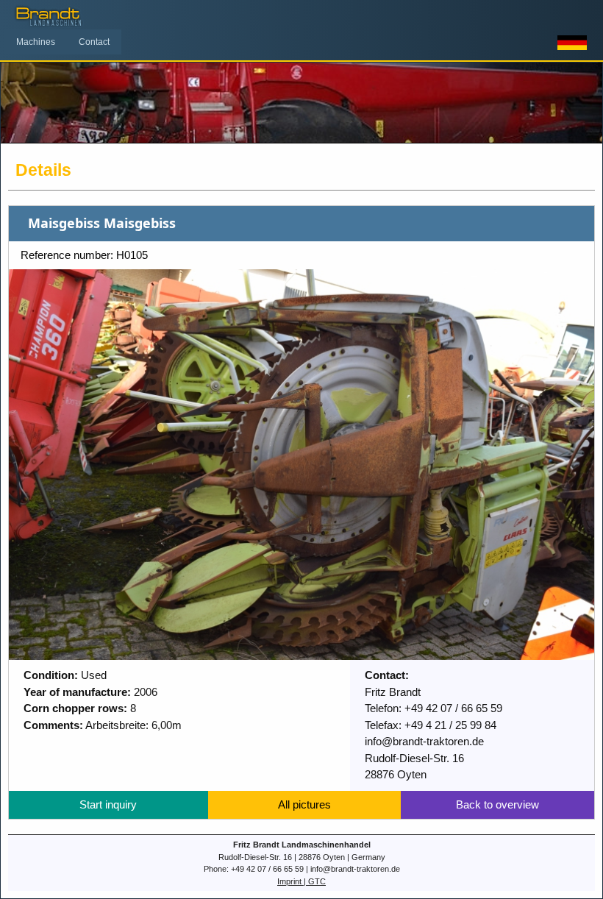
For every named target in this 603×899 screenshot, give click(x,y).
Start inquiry (108, 804)
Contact (94, 42)
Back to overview (497, 804)
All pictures (304, 804)
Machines (35, 42)
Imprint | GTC (301, 881)
